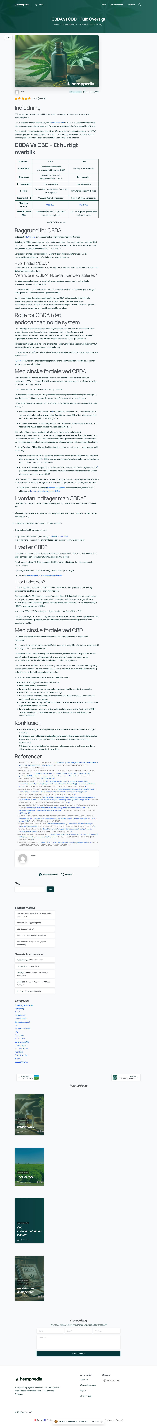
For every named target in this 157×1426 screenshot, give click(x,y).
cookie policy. (94, 1421)
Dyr (16, 1025)
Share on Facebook (50, 874)
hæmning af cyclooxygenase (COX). (45, 491)
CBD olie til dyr (33, 966)
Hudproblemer (21, 1045)
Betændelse (20, 1015)
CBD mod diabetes (36, 960)
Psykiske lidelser (21, 1055)
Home (57, 24)
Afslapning (19, 1008)
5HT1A (18, 361)
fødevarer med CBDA (59, 536)
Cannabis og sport (22, 1022)
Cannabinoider (68, 24)
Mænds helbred (21, 1048)
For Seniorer (20, 1038)
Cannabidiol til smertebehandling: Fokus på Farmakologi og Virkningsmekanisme (65, 842)
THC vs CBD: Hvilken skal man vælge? (31, 935)
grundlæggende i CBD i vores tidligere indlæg (43, 575)
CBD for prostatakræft (25, 929)
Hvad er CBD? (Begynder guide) (29, 922)
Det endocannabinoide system (29, 1231)
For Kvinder (19, 1035)
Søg (17, 883)
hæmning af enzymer (56, 487)
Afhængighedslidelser (24, 1005)
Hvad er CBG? (25, 1126)
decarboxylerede (57, 122)
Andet (17, 1012)
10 (46, 702)
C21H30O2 (83, 205)
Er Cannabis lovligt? (23, 1028)
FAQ (16, 1032)
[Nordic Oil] (111, 1380)
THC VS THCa (25, 1177)
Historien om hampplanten (25, 1290)
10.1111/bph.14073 (46, 778)
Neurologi (19, 1052)
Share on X (69, 874)
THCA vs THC (29, 237)
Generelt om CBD (22, 1042)
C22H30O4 (50, 205)
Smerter (18, 1058)
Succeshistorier (21, 1062)
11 (37, 708)
